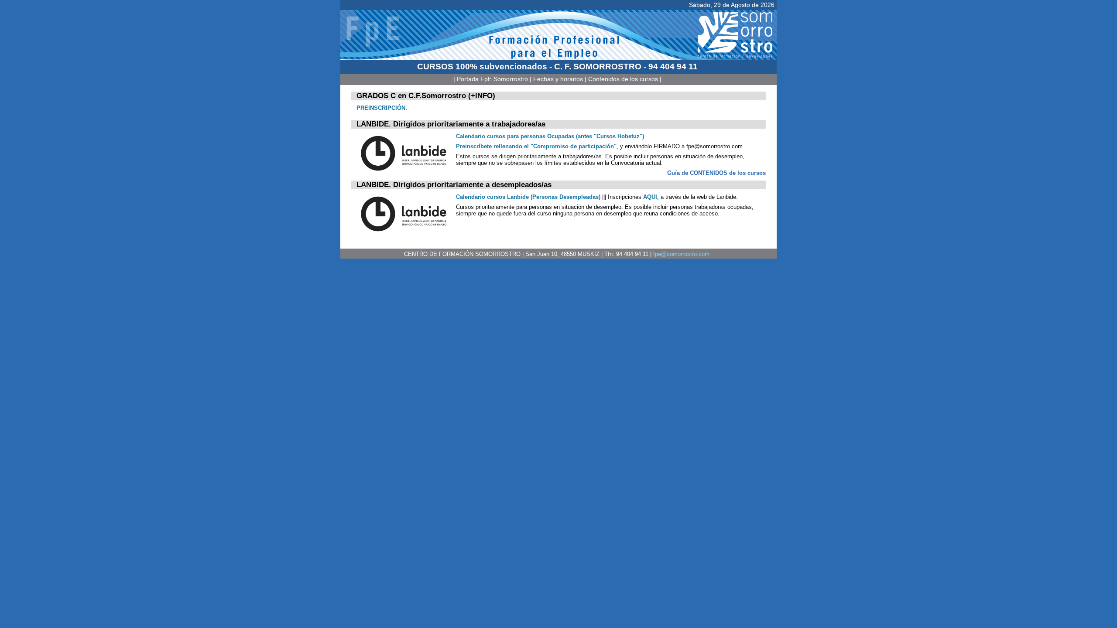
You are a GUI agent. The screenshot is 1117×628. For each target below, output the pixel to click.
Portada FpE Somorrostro (492, 78)
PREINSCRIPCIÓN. (381, 108)
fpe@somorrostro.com (681, 254)
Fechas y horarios (558, 78)
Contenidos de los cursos (623, 78)
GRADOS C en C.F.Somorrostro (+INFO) (425, 96)
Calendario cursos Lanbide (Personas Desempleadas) (528, 197)
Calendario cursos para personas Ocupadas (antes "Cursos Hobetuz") (550, 136)
